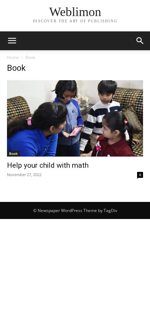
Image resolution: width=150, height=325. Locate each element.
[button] (12, 40)
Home (13, 57)
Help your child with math (48, 165)
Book (13, 153)
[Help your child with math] (75, 118)
